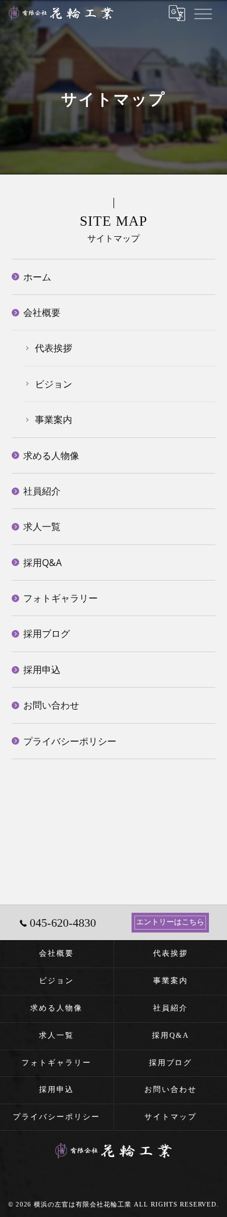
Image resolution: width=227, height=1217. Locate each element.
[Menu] (202, 13)
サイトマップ (170, 1116)
